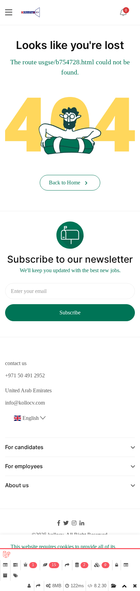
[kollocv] (30, 12)
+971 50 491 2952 (25, 375)
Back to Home (65, 182)
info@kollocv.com (25, 403)
